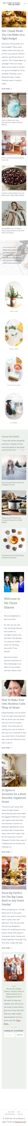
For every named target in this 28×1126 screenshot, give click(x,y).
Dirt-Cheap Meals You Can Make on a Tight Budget (13, 34)
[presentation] (14, 19)
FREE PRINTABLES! (10, 1114)
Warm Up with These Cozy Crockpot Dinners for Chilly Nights (12, 520)
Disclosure (11, 1111)
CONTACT (20, 1114)
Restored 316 (20, 1122)
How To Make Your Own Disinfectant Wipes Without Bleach (12, 122)
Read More (6, 89)
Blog (18, 1111)
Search (20, 1035)
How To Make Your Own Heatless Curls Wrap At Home (13, 703)
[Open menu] (24, 3)
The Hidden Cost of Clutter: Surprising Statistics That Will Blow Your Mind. (13, 231)
